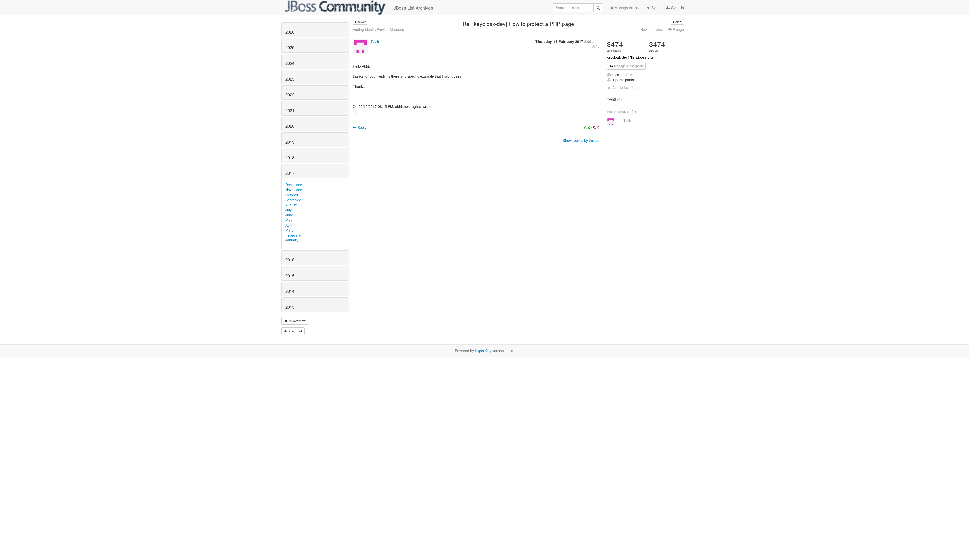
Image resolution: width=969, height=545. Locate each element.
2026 (289, 32)
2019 (289, 142)
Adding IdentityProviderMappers (378, 29)
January (291, 239)
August (291, 204)
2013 (289, 307)
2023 (289, 79)
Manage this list (627, 7)
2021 (289, 110)
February (293, 235)
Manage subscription (628, 66)
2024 (289, 63)
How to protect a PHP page (662, 29)
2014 (289, 291)
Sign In (656, 7)
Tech (375, 41)
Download (294, 331)
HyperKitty (483, 350)
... (355, 112)
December (293, 184)
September (294, 199)
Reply (361, 127)
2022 (289, 95)
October (291, 194)
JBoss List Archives (413, 7)
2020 (289, 126)
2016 (289, 260)
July (288, 209)
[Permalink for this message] (597, 46)
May (288, 220)
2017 (289, 173)
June (289, 214)
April (288, 225)
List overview (296, 321)
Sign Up (677, 7)
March (290, 230)
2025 (289, 47)
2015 (289, 275)
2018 (289, 157)
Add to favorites (624, 87)
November (293, 189)
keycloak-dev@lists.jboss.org (630, 57)
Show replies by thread (581, 140)
